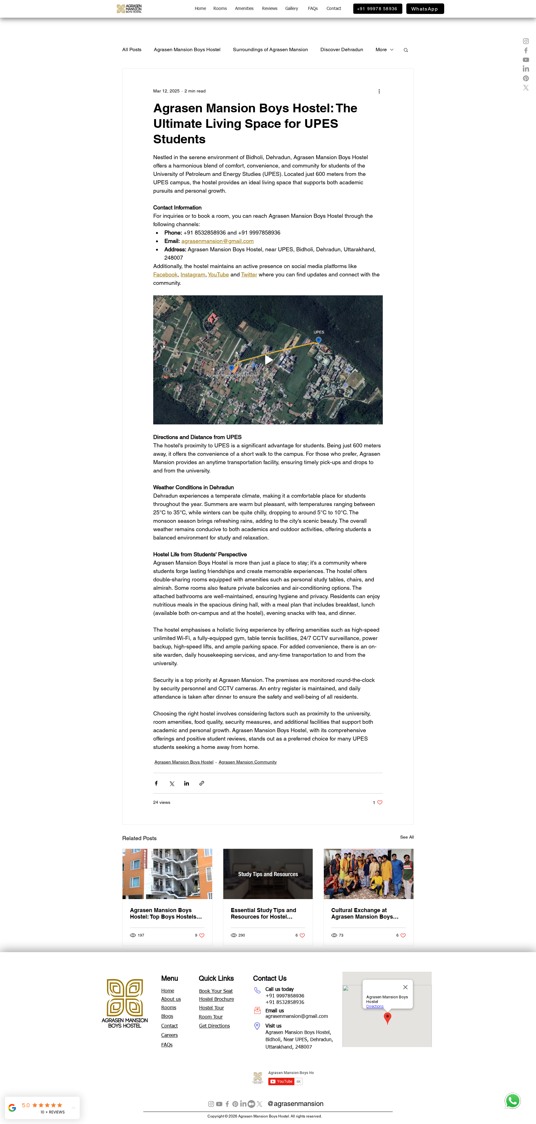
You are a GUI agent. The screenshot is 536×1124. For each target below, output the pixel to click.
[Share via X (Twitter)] (171, 783)
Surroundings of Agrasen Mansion (270, 49)
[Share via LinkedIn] (187, 783)
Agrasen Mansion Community (248, 761)
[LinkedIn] (526, 69)
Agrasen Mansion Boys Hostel (187, 49)
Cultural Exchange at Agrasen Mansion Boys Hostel (362, 913)
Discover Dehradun (341, 49)
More (381, 49)
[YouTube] (219, 1104)
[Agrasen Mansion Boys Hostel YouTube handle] (526, 60)
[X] (259, 1104)
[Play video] (268, 359)
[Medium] (251, 1104)
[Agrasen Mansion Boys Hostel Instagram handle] (526, 41)
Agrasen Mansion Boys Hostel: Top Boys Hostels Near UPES (163, 913)
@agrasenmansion (295, 1104)
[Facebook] (227, 1104)
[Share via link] (202, 783)
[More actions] (379, 91)
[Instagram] (211, 1104)
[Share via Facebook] (156, 783)
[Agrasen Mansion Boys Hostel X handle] (526, 88)
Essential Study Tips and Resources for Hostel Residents (263, 913)
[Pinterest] (235, 1104)
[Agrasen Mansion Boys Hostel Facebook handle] (526, 50)
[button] (406, 49)
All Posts (131, 49)
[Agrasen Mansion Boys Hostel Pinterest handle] (526, 78)
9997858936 (290, 996)
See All (407, 837)
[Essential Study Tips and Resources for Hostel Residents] (268, 874)
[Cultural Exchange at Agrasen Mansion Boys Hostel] (368, 874)
